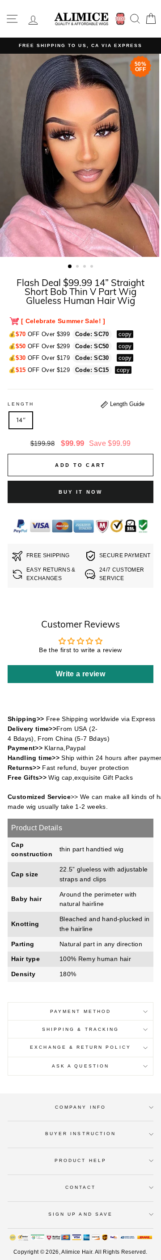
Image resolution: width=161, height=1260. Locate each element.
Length (21, 403)
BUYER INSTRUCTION (80, 1133)
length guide (126, 404)
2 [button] (78, 267)
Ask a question (80, 1066)
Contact (80, 1187)
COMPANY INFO (80, 1107)
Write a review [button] (80, 674)
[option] (80, 45)
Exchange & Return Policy (80, 1047)
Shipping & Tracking (80, 1029)
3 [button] (85, 267)
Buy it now (81, 492)
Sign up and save (80, 1214)
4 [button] (92, 267)
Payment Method (80, 1011)
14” (20, 419)
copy (125, 334)
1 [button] (70, 267)
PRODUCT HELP (80, 1160)
